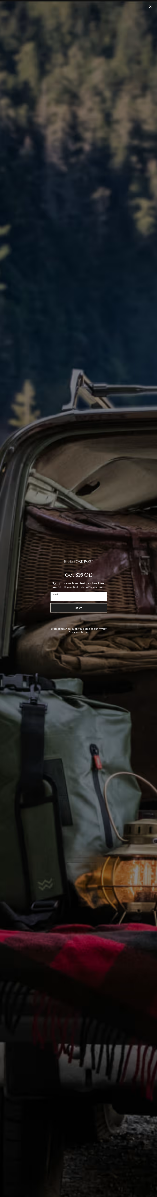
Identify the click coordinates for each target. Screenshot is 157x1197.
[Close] (150, 7)
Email (55, 594)
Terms (84, 632)
